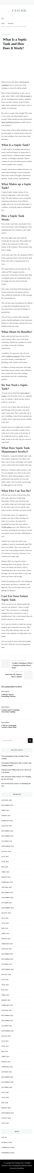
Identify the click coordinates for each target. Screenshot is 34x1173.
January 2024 (6, 887)
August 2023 (6, 913)
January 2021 (6, 1072)
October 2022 (6, 964)
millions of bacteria (13, 356)
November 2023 (7, 897)
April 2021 (5, 1056)
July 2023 (4, 918)
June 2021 (5, 1046)
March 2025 (5, 815)
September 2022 (7, 969)
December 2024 (7, 831)
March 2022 (5, 1000)
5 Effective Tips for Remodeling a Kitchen (8, 695)
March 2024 (5, 877)
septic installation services (10, 122)
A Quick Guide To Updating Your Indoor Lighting (10, 711)
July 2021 (4, 1041)
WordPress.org (7, 1153)
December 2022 (7, 954)
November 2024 (7, 836)
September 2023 (7, 908)
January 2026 (6, 800)
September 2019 (7, 1113)
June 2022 (5, 985)
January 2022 (6, 1010)
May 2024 (4, 867)
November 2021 (7, 1020)
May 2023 (4, 928)
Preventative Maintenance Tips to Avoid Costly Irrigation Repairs (16, 764)
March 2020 (5, 1108)
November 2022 (7, 959)
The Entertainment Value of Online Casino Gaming (15, 757)
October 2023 (6, 903)
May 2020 (4, 1102)
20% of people (25, 96)
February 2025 (7, 820)
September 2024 (7, 846)
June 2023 (5, 923)
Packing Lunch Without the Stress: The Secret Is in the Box (16, 771)
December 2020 (7, 1077)
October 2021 (6, 1026)
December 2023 (7, 892)
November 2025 (7, 805)
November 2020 (7, 1082)
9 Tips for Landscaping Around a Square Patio (8, 726)
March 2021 (5, 1061)
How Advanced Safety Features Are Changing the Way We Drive (16, 778)
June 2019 (5, 1123)
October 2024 (6, 841)
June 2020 (5, 1097)
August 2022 (6, 974)
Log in (4, 1137)
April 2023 (5, 933)
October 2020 (6, 1087)
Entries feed (6, 1142)
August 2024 (6, 851)
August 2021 (6, 1036)
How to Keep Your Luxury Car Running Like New (16, 785)
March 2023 (5, 938)
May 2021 (4, 1051)
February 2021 (7, 1067)
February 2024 (7, 882)
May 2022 (4, 990)
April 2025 (5, 810)
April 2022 (5, 995)
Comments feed (7, 1147)
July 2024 (4, 856)
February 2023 (7, 944)
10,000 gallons (6, 527)
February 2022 (7, 1005)
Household (7, 34)
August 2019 (6, 1118)
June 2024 (5, 861)
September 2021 (7, 1031)
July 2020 (4, 1092)
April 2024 (5, 872)
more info (7, 485)
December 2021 (7, 1015)
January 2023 (6, 949)
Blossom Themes (27, 1165)
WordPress (20, 1168)
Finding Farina (19, 1163)
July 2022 (4, 979)
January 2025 (6, 826)
